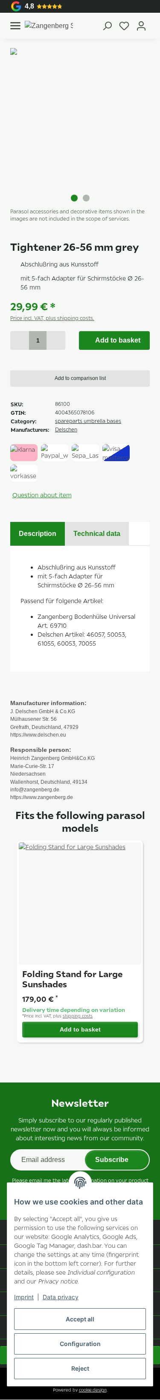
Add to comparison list (80, 378)
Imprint (24, 1297)
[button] (107, 25)
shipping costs (78, 1016)
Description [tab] (37, 533)
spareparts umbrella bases (88, 421)
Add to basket (80, 1030)
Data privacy (61, 1297)
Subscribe (111, 1160)
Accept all (80, 1319)
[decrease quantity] (19, 340)
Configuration (80, 1343)
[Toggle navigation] (15, 25)
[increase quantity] (56, 340)
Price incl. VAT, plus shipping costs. (52, 318)
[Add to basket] (17, 43)
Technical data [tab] (96, 533)
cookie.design (93, 1390)
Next (150, 118)
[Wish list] (124, 26)
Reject (80, 1368)
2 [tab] (86, 198)
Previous (10, 118)
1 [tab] (74, 198)
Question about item (42, 495)
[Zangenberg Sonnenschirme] (49, 25)
